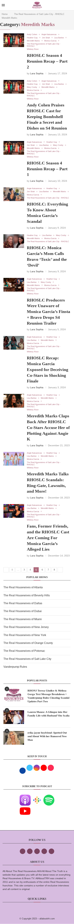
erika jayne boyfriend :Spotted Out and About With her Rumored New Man (47, 736)
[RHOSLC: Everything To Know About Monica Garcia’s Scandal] (13, 194)
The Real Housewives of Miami (22, 619)
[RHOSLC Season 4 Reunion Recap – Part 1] (13, 148)
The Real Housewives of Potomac (24, 650)
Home (5, 14)
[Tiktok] (44, 851)
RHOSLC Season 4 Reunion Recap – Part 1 (47, 169)
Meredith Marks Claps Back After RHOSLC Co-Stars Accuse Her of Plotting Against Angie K (48, 427)
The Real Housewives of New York (24, 635)
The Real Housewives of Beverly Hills (26, 595)
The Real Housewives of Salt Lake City (27, 658)
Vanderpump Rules (15, 666)
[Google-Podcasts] (37, 796)
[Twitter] (30, 851)
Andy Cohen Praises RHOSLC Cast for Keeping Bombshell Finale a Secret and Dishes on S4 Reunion (47, 116)
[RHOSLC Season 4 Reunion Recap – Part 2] (13, 40)
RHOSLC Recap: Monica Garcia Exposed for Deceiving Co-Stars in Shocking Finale (47, 369)
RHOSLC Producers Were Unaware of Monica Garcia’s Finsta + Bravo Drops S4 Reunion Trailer (48, 311)
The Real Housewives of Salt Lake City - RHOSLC (39, 14)
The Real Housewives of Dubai (22, 611)
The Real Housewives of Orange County (28, 642)
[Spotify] (48, 796)
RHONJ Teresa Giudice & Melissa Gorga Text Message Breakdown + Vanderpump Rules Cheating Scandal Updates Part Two (48, 696)
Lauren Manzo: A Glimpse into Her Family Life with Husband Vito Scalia (49, 714)
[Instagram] (37, 851)
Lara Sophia (36, 73)
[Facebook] (22, 851)
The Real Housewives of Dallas (22, 603)
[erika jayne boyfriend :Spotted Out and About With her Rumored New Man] (13, 738)
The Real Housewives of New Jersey (26, 627)
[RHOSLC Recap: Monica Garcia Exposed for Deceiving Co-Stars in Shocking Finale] (13, 343)
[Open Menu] (3, 5)
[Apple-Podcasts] (25, 796)
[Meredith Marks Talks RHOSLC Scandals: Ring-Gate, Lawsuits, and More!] (13, 459)
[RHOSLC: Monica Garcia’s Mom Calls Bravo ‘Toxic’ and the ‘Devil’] (13, 241)
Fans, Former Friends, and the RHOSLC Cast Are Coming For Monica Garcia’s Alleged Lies (48, 537)
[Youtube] (25, 807)
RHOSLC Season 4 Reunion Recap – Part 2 (47, 61)
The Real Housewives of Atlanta (23, 587)
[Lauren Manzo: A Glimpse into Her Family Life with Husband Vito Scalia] (13, 717)
